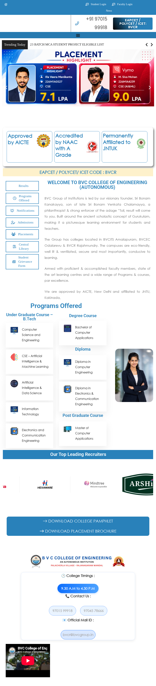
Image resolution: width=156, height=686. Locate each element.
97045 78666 (94, 611)
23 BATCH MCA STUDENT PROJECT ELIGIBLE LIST (67, 44)
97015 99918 (62, 611)
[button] (6, 4)
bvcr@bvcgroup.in (78, 635)
